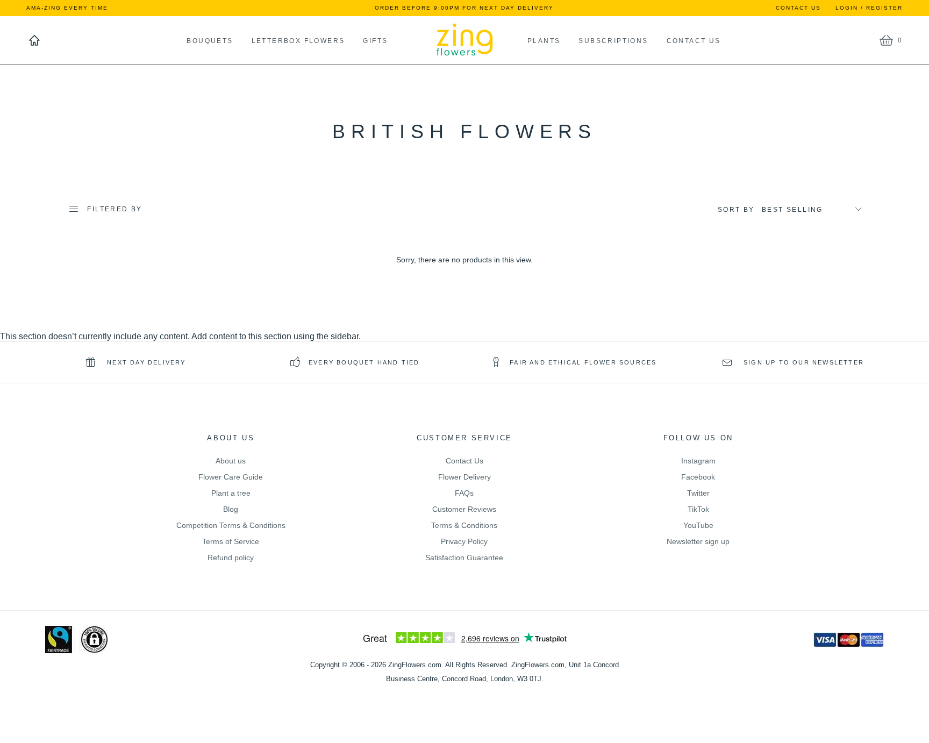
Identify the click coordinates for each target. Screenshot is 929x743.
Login (846, 8)
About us (231, 460)
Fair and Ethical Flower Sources (583, 362)
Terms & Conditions (464, 525)
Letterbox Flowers (298, 41)
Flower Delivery (464, 477)
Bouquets (210, 41)
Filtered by (114, 209)
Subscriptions (613, 41)
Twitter (698, 493)
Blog (230, 509)
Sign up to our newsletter (802, 362)
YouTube (698, 525)
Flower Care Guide (230, 477)
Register (884, 8)
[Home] (34, 40)
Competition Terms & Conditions (230, 525)
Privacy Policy (464, 541)
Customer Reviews (464, 509)
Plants (523, 41)
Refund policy (231, 557)
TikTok (698, 509)
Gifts (375, 41)
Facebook (698, 477)
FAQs (464, 493)
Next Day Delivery (145, 362)
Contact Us (798, 8)
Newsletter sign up (698, 541)
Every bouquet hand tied (364, 362)
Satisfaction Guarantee (464, 557)
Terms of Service (230, 541)
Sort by (736, 209)
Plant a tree (231, 493)
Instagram (698, 460)
